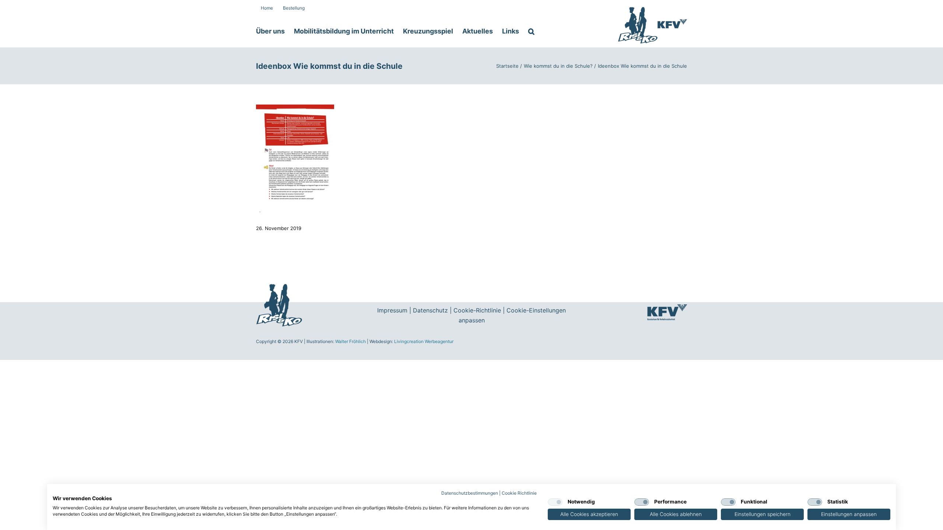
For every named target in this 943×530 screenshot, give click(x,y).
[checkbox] (555, 502)
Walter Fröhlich (350, 341)
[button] (531, 31)
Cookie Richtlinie (519, 493)
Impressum (392, 310)
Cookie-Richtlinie (477, 310)
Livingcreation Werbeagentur (423, 341)
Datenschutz (430, 310)
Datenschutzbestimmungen (469, 493)
